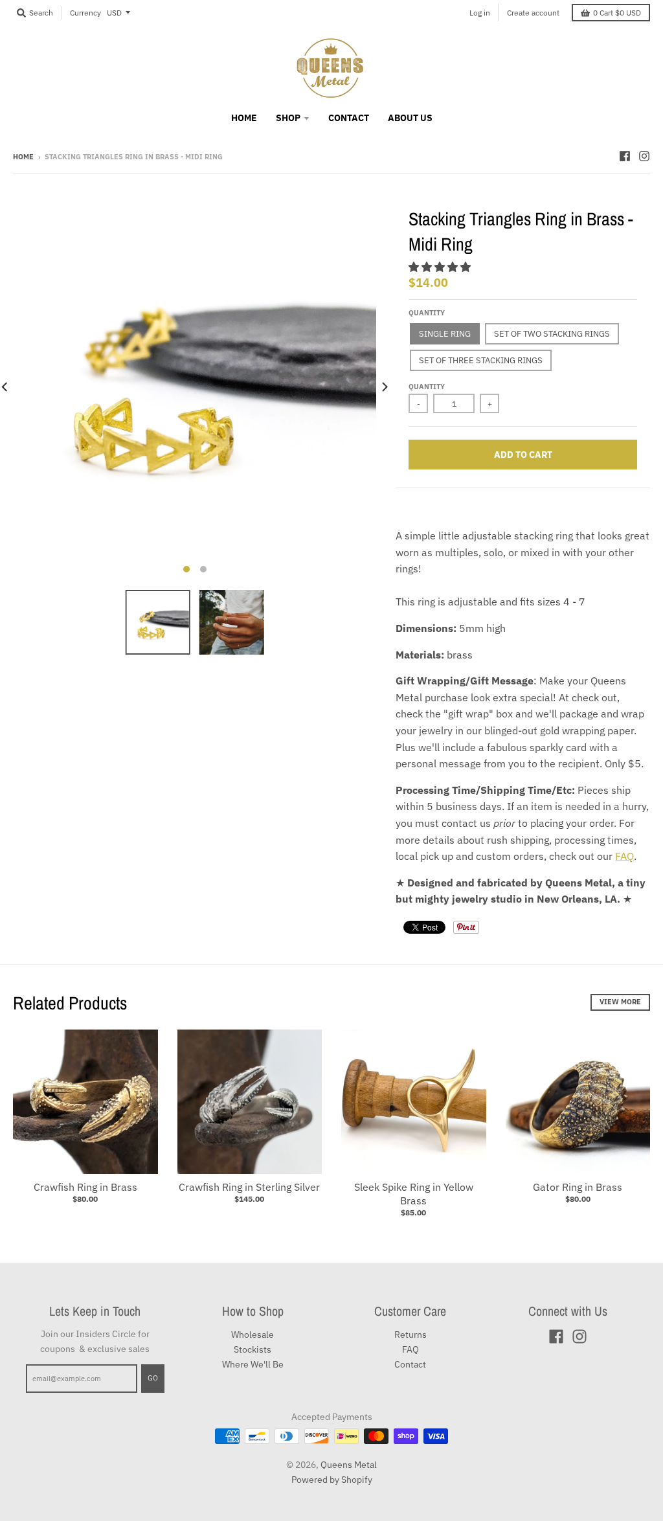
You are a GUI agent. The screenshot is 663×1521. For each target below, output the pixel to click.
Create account (533, 12)
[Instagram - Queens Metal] (644, 156)
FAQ (624, 856)
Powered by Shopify (331, 1479)
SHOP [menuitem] (288, 118)
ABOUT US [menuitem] (410, 118)
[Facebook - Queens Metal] (625, 156)
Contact (410, 1364)
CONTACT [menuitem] (348, 118)
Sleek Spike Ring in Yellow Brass (413, 1193)
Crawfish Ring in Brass (85, 1186)
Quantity (427, 312)
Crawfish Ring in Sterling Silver (249, 1186)
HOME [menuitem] (244, 118)
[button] (441, 266)
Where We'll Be (253, 1364)
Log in (479, 12)
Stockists (252, 1349)
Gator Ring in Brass (577, 1186)
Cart (617, 12)
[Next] (384, 387)
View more (620, 1001)
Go (153, 1377)
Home (23, 156)
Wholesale (252, 1334)
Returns (410, 1334)
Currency (85, 12)
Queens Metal (348, 1464)
